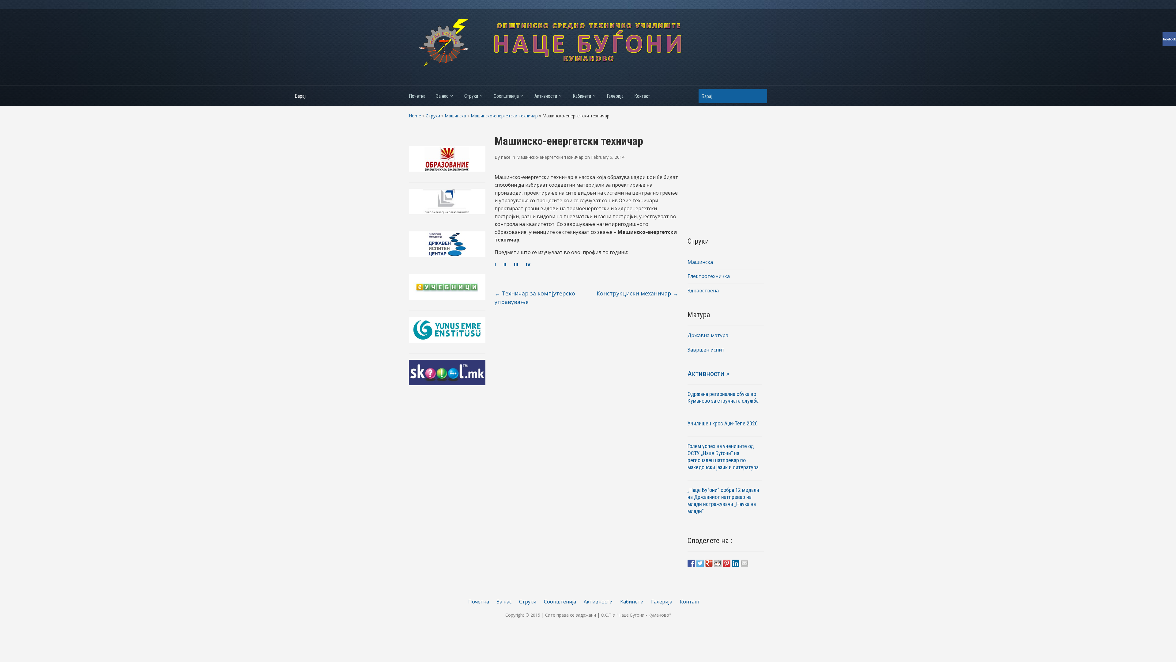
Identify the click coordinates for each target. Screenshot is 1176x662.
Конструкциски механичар (637, 293)
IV (528, 264)
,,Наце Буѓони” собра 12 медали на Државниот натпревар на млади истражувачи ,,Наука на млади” (723, 500)
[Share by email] (744, 563)
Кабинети (582, 96)
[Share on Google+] (709, 563)
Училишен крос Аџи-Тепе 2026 (723, 423)
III (515, 264)
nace (506, 157)
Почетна (417, 96)
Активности (545, 96)
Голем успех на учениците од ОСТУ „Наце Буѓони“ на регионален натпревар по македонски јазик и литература (723, 456)
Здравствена (703, 290)
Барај (759, 96)
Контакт (642, 96)
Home (415, 116)
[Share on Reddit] (718, 563)
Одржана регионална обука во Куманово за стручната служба (723, 397)
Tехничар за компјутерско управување (535, 298)
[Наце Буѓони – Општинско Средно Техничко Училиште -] (588, 42)
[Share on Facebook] (691, 563)
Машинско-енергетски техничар (504, 116)
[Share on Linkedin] (735, 563)
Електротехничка (709, 276)
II (505, 264)
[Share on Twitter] (700, 563)
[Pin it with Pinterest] (726, 563)
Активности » (708, 373)
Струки (471, 96)
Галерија (615, 96)
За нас (442, 96)
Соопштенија (506, 96)
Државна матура (708, 335)
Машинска (455, 116)
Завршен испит (706, 349)
